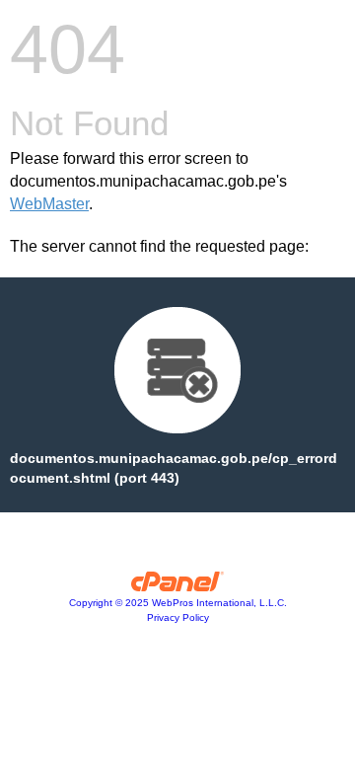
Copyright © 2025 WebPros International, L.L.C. (178, 602)
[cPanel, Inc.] (178, 586)
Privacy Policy (178, 617)
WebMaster (49, 203)
